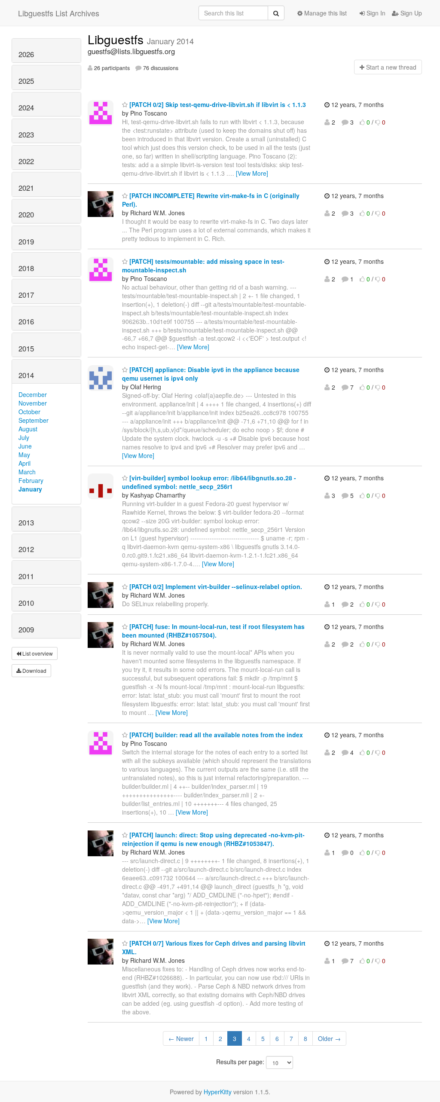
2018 (26, 268)
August (27, 428)
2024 (26, 107)
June (25, 446)
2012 (26, 549)
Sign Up (410, 13)
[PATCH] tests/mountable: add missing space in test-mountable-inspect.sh (203, 265)
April (24, 463)
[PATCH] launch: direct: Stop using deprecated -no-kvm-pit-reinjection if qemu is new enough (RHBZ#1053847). (213, 839)
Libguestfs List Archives (58, 12)
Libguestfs (117, 39)
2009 (26, 629)
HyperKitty (218, 1091)
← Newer (181, 1038)
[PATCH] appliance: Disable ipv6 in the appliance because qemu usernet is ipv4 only (210, 373)
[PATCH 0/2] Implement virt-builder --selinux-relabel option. (215, 586)
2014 (26, 375)
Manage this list (324, 13)
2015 (26, 348)
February (30, 480)
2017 (26, 295)
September (33, 420)
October (29, 411)
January (30, 489)
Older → (329, 1038)
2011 (26, 576)
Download (33, 670)
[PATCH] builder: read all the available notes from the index (215, 734)
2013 (26, 522)
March (27, 471)
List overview (37, 653)
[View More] (252, 173)
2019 (26, 241)
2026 (26, 54)
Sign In (375, 13)
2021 (26, 188)
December (32, 394)
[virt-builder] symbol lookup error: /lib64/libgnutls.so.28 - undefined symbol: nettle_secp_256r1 (209, 482)
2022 (26, 161)
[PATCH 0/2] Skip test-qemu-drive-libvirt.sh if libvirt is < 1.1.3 (217, 104)
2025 (26, 81)
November (32, 403)
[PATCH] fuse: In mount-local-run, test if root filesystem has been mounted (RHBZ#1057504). (213, 630)
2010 (26, 603)
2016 (26, 321)
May (24, 454)
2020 (26, 214)
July (23, 437)
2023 (26, 134)
